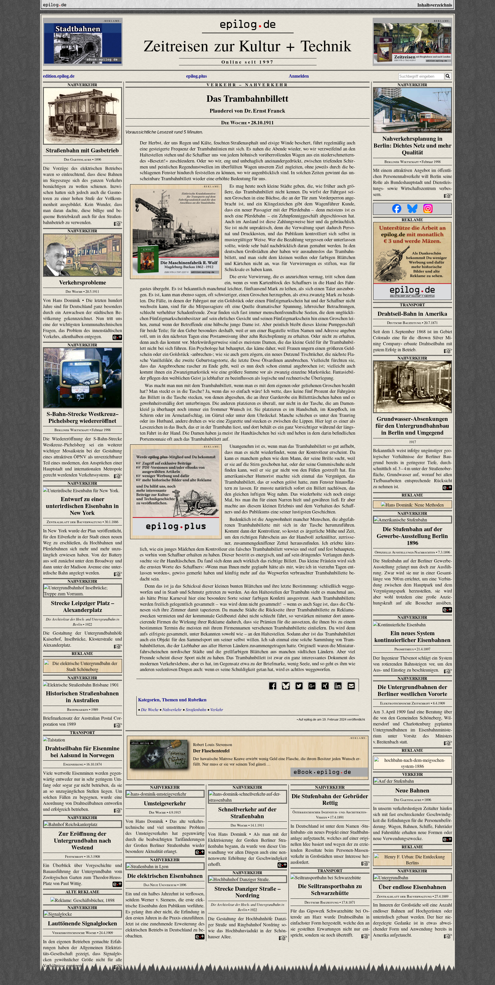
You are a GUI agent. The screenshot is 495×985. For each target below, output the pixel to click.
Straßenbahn (196, 709)
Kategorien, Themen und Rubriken (172, 699)
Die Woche (149, 709)
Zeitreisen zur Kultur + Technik (247, 45)
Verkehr (222, 85)
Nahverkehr (82, 85)
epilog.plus (196, 76)
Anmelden (299, 76)
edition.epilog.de (58, 76)
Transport (412, 305)
